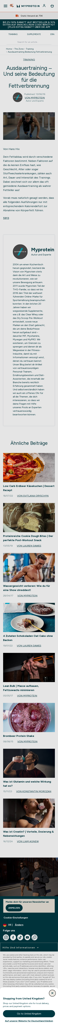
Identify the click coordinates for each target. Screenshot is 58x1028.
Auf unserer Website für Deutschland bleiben (29, 1021)
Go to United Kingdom (29, 1013)
